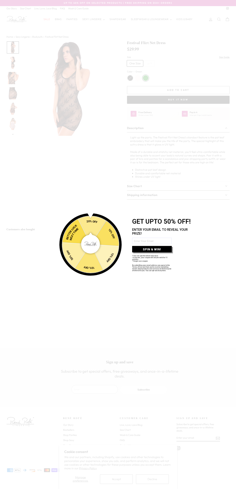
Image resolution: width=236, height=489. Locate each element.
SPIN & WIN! (152, 249)
